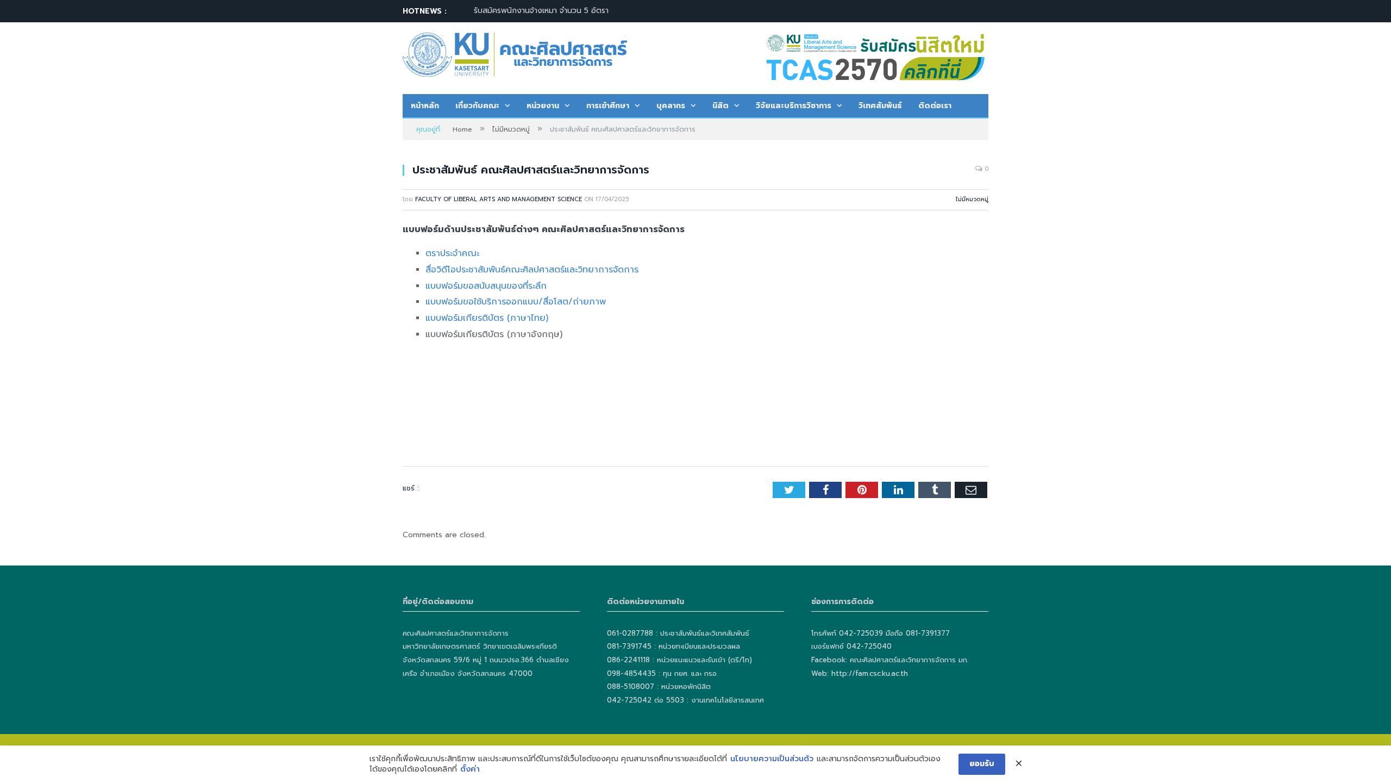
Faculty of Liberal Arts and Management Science (498, 199)
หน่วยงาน (543, 105)
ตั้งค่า (470, 769)
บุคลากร (670, 105)
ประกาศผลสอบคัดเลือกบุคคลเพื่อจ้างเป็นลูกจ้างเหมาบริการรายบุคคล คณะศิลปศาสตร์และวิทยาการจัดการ (599, 11)
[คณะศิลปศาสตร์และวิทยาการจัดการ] (515, 53)
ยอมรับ (981, 763)
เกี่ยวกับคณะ (477, 105)
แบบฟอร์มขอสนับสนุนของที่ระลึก (486, 286)
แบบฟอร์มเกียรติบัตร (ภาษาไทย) (486, 318)
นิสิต (720, 105)
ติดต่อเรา (934, 105)
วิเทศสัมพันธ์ (880, 105)
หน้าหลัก (425, 105)
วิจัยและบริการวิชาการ (793, 105)
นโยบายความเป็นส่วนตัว (771, 759)
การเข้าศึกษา (607, 105)
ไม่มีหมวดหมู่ (972, 199)
